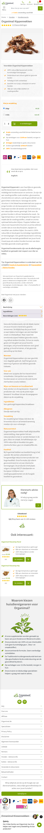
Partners (4, 752)
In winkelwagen (26, 123)
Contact (4, 777)
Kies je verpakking (10, 103)
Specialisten (5, 726)
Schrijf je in (22, 793)
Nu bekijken (19, 559)
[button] (30, 3)
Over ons (4, 711)
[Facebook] (19, 702)
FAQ (2, 706)
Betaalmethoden (7, 772)
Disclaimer (5, 736)
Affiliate (4, 716)
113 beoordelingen (19, 25)
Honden (12, 17)
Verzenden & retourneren (10, 767)
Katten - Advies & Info (9, 762)
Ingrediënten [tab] (7, 311)
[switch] (5, 807)
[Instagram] (25, 702)
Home (3, 17)
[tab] (22, 316)
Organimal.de (6, 721)
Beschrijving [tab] (7, 307)
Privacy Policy (6, 731)
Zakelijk (4, 747)
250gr (7, 108)
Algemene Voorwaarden (10, 741)
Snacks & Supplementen (19, 265)
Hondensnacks (23, 17)
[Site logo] (7, 3)
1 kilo (7, 115)
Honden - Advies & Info (9, 757)
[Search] (40, 8)
